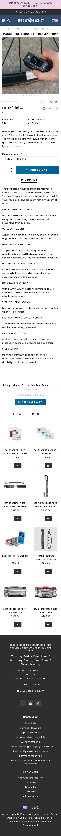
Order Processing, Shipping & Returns (30, 746)
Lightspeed (30, 821)
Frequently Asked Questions (30, 751)
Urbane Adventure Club (30, 737)
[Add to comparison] (56, 102)
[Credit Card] (25, 807)
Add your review (32, 402)
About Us (30, 723)
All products (30, 796)
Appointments (30, 732)
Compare (30, 791)
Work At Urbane (30, 741)
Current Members (30, 727)
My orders (31, 782)
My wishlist (30, 787)
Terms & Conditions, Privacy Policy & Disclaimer (30, 762)
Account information (30, 777)
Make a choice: (12, 154)
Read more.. (15, 146)
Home (11, 29)
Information (29, 179)
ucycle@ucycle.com (32, 690)
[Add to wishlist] (51, 102)
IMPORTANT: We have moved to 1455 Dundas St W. (30, 4)
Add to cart (39, 170)
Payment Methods (30, 755)
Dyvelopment (30, 825)
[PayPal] (35, 807)
